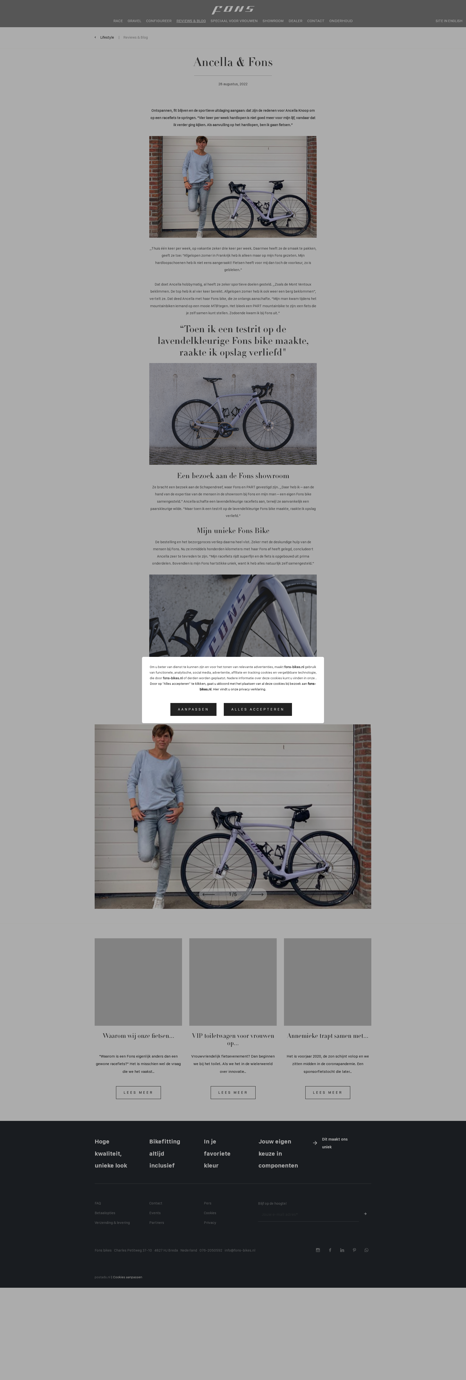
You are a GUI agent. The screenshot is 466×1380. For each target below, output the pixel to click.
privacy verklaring (252, 689)
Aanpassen (193, 709)
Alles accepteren (257, 709)
